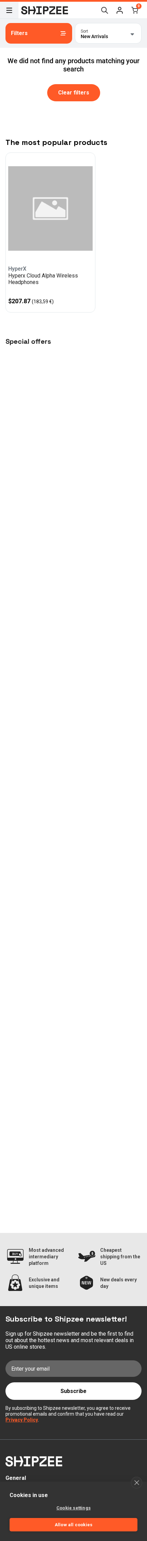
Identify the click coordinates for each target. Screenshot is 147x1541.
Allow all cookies (73, 1524)
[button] (119, 10)
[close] (136, 1482)
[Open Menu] (9, 10)
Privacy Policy (21, 1420)
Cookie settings (73, 1507)
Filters (19, 33)
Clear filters (73, 92)
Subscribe (73, 1391)
